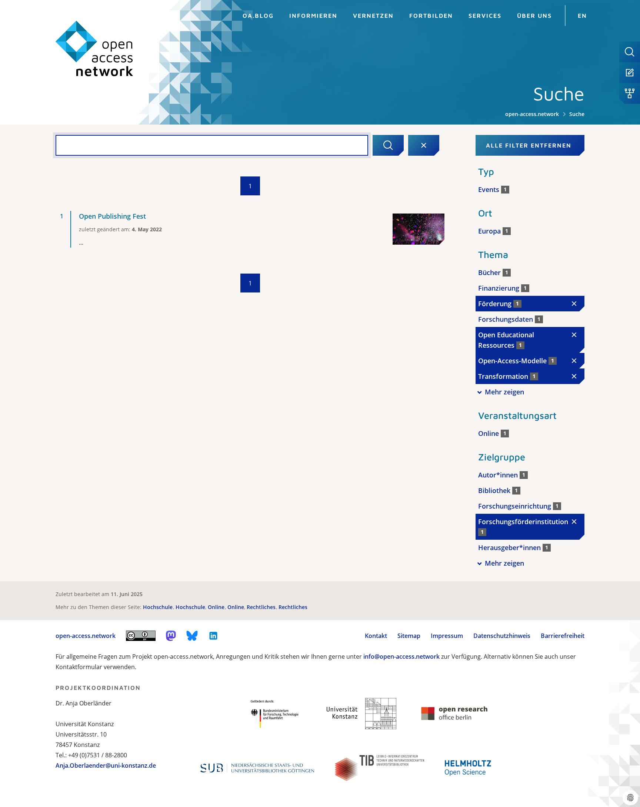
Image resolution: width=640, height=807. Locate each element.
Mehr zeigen (504, 391)
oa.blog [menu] (258, 15)
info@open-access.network (401, 656)
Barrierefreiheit (562, 636)
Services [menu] (485, 15)
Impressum (447, 636)
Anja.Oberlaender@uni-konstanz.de (106, 765)
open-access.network (532, 114)
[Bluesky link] (192, 636)
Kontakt (376, 636)
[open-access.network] (94, 49)
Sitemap (408, 636)
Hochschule (158, 607)
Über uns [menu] (534, 15)
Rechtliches (262, 607)
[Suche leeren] (423, 145)
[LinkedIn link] (213, 636)
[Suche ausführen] (388, 145)
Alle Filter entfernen (528, 145)
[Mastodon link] (171, 636)
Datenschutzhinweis (501, 636)
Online (217, 607)
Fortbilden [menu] (431, 15)
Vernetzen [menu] (373, 15)
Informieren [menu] (313, 15)
